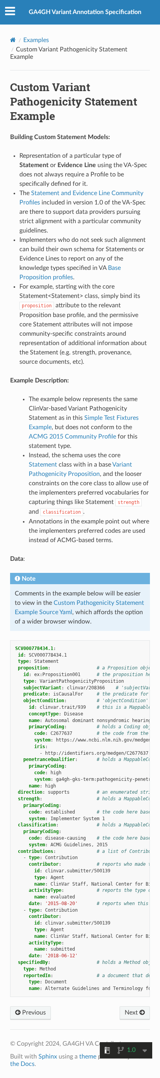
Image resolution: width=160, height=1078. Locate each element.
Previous (33, 1012)
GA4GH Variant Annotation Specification (85, 12)
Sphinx (47, 1056)
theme (87, 1056)
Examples (36, 40)
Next (132, 1012)
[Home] (13, 40)
